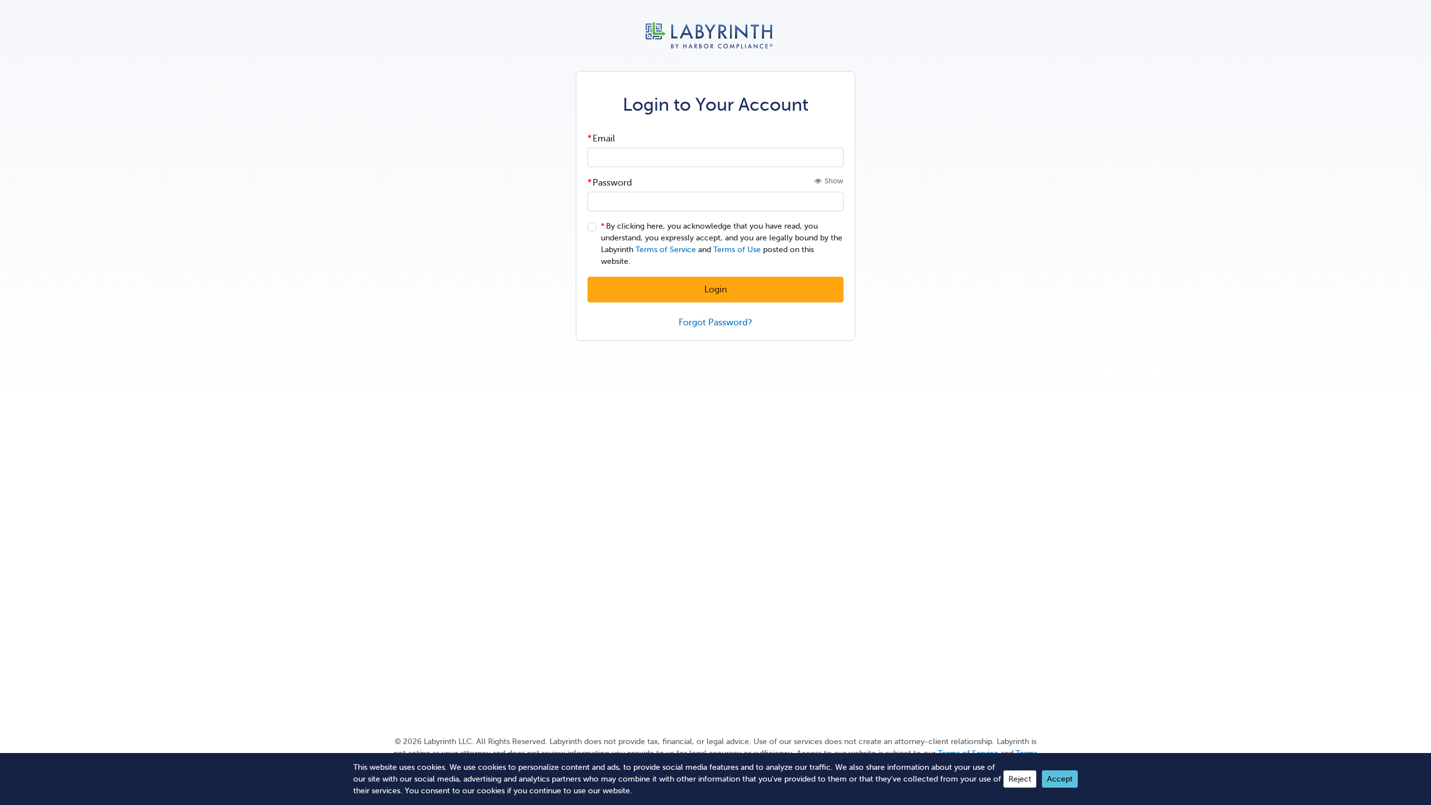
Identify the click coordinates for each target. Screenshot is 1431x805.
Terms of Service (666, 249)
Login (715, 290)
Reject (1019, 779)
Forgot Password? (715, 323)
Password (612, 183)
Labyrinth (715, 35)
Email (604, 139)
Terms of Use (737, 249)
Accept (1060, 779)
